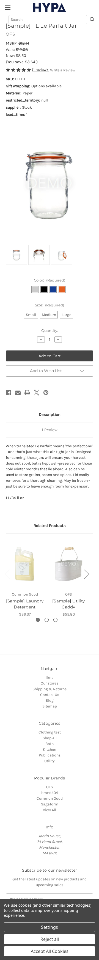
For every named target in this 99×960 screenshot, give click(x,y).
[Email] (18, 392)
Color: (49, 280)
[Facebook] (8, 392)
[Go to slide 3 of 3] (55, 620)
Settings (49, 927)
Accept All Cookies (49, 951)
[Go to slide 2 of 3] (47, 620)
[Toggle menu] (7, 7)
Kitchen (49, 749)
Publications (50, 755)
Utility (49, 761)
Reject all (49, 939)
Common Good (50, 798)
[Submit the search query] (92, 19)
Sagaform (49, 804)
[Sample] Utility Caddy (68, 604)
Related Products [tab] (50, 525)
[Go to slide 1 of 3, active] (38, 620)
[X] (36, 392)
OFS (49, 787)
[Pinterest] (46, 392)
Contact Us (49, 694)
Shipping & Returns (49, 689)
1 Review (49, 429)
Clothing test (49, 732)
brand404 (49, 792)
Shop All (50, 738)
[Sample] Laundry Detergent (25, 604)
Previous (7, 574)
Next (86, 574)
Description (50, 414)
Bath (49, 743)
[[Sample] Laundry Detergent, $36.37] (25, 564)
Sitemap (49, 706)
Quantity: (49, 330)
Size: (49, 305)
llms (49, 677)
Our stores (49, 683)
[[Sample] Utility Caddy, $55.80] (68, 564)
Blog (50, 700)
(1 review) (40, 69)
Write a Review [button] (62, 70)
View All (49, 810)
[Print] (27, 392)
